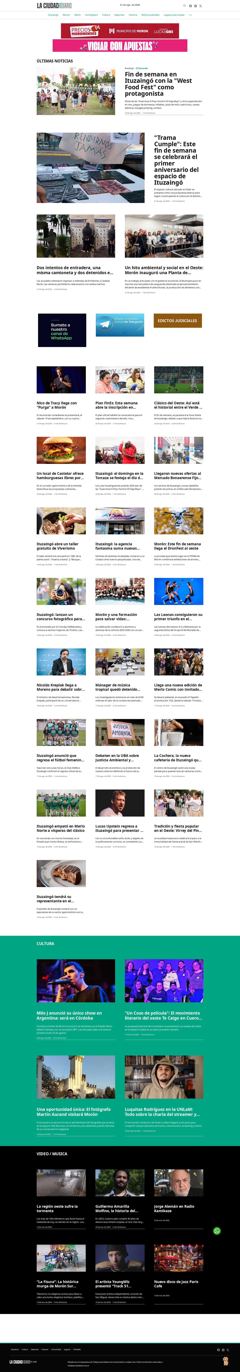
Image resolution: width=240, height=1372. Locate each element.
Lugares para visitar (174, 14)
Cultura (106, 14)
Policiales (77, 1349)
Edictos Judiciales (150, 14)
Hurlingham (91, 14)
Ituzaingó (53, 14)
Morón (66, 14)
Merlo (77, 14)
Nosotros (15, 1349)
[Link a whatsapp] (217, 1230)
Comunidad (56, 1349)
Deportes (119, 14)
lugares (67, 1349)
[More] (190, 15)
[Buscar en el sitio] (184, 5)
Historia (133, 14)
